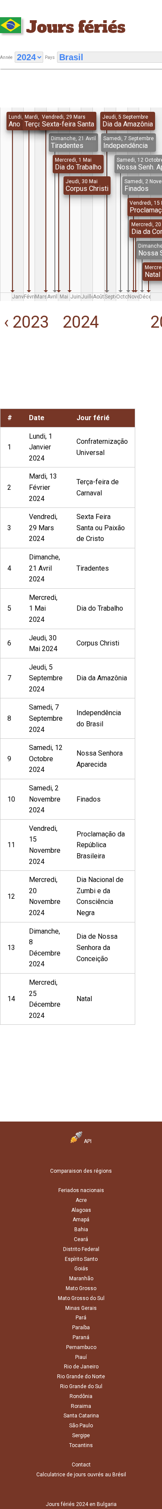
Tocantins (81, 1445)
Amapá (81, 1220)
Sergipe (81, 1435)
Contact (81, 1465)
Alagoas (81, 1210)
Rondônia (81, 1396)
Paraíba (81, 1328)
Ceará (81, 1239)
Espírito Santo (81, 1259)
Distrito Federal (81, 1249)
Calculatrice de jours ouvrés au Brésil (81, 1475)
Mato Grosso (81, 1288)
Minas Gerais (81, 1308)
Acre (81, 1200)
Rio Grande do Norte (81, 1377)
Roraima (81, 1406)
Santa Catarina (81, 1416)
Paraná (81, 1337)
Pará (81, 1318)
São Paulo (81, 1426)
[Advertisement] (27, 382)
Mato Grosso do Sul (81, 1298)
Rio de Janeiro (81, 1367)
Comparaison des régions (81, 1171)
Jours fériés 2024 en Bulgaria (81, 1504)
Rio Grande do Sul (81, 1386)
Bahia (81, 1229)
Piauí (81, 1357)
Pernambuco (81, 1347)
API (87, 1141)
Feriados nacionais (81, 1190)
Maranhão (81, 1278)
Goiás (81, 1269)
